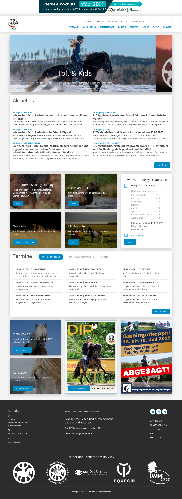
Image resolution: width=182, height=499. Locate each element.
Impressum (155, 429)
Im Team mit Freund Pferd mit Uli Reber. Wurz (142, 273)
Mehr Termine (161, 311)
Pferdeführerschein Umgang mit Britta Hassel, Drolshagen (87, 299)
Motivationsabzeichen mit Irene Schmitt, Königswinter (35, 286)
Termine (22, 256)
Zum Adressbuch (22, 388)
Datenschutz (156, 421)
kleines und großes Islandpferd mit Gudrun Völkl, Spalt (90, 286)
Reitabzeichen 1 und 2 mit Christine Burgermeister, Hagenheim (33, 299)
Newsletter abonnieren (25, 242)
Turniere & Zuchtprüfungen (80, 256)
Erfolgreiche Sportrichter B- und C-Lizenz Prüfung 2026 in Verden (129, 117)
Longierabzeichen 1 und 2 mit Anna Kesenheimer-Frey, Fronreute (140, 299)
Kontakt (130, 242)
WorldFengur (91, 73)
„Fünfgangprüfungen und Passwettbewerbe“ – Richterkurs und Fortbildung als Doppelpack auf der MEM (130, 147)
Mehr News (162, 165)
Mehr (18, 203)
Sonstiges (105, 256)
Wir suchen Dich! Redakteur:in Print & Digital (42, 132)
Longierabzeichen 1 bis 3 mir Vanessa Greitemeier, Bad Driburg (141, 286)
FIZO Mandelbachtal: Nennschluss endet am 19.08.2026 (128, 132)
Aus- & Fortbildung (51, 256)
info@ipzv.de (137, 235)
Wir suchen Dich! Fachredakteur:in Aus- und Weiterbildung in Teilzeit (50, 117)
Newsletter (155, 437)
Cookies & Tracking (158, 425)
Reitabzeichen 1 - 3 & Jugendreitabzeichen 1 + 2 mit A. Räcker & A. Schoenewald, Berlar (37, 273)
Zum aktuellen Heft (79, 388)
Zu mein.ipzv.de (22, 350)
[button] (22, 63)
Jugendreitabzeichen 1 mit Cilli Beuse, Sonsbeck (87, 273)
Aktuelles (23, 100)
